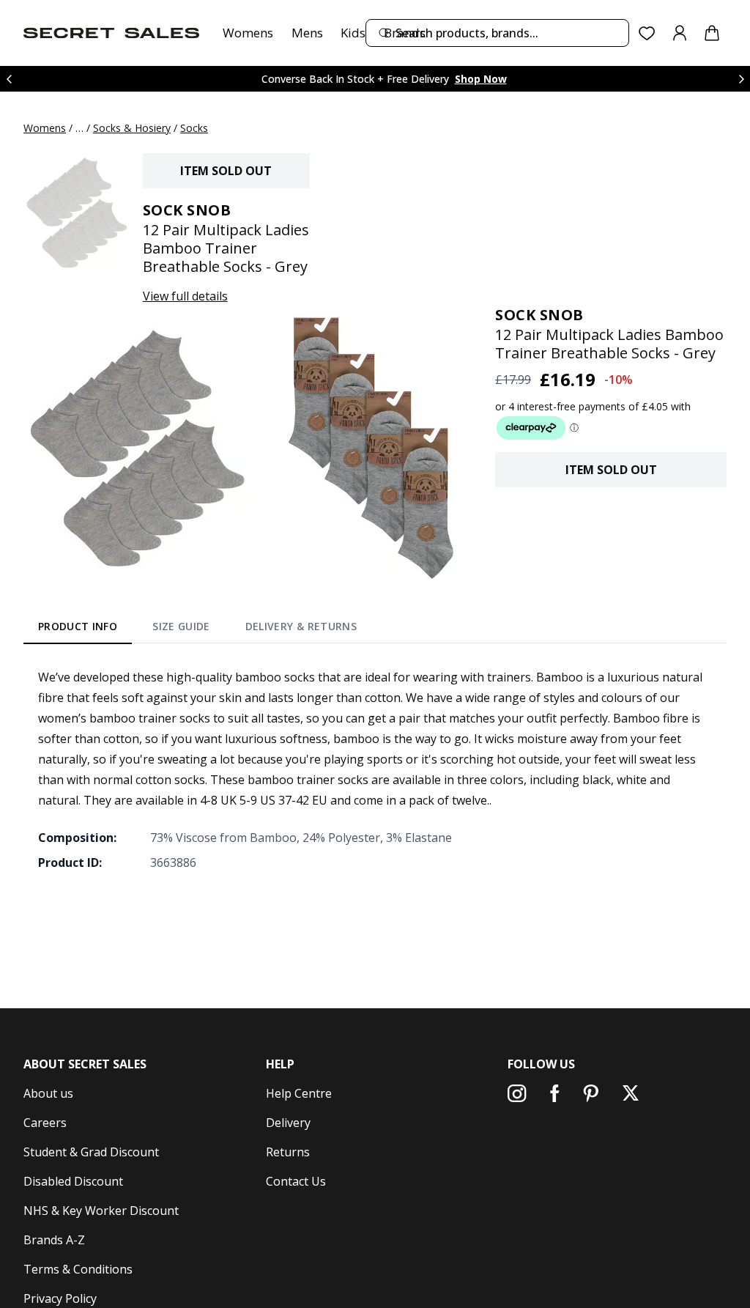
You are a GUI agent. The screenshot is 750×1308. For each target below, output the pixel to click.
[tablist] (197, 629)
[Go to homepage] (111, 33)
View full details (185, 296)
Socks (194, 128)
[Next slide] (741, 79)
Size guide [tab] (181, 626)
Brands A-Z (54, 1240)
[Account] (679, 33)
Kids (353, 32)
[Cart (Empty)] (712, 33)
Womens (248, 32)
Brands (405, 32)
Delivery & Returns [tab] (301, 626)
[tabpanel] (375, 769)
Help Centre (299, 1093)
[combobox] (497, 33)
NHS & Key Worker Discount (101, 1210)
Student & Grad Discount (91, 1152)
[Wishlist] (647, 33)
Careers (45, 1123)
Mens (307, 32)
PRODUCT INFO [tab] (77, 626)
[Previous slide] (9, 79)
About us (48, 1093)
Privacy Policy (60, 1298)
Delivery (288, 1123)
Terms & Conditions (78, 1269)
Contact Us (296, 1181)
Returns (288, 1152)
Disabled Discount (73, 1181)
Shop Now (481, 79)
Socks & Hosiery (132, 128)
